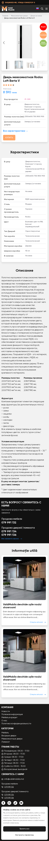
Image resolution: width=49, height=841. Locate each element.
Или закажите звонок (10, 539)
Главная (5, 16)
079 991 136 (8, 535)
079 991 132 (8, 522)
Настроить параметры (24, 835)
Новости (5, 711)
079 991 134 (8, 531)
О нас (4, 721)
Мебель (5, 733)
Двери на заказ (36, 16)
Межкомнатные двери (19, 16)
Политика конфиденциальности (16, 724)
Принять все (24, 829)
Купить (9, 138)
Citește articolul (36, 622)
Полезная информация (12, 714)
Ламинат (5, 742)
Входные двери (8, 736)
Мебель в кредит (9, 718)
